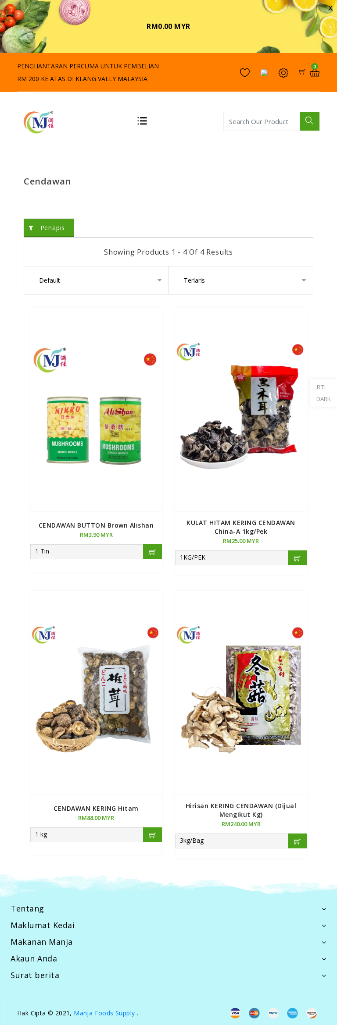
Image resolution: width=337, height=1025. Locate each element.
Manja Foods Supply (104, 1013)
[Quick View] (96, 397)
